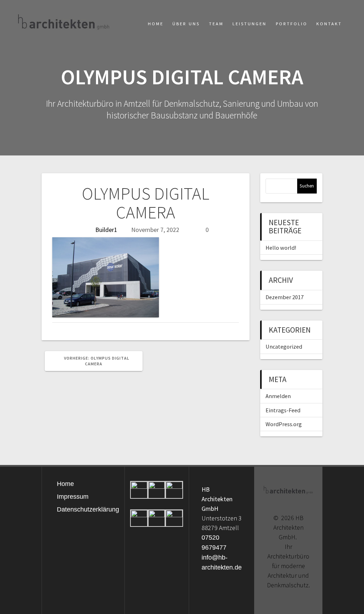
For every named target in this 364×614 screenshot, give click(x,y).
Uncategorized (284, 346)
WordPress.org (284, 424)
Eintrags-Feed (283, 410)
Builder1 (106, 230)
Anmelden (278, 395)
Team (216, 23)
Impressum (73, 496)
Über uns (186, 23)
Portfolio (291, 23)
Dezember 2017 (285, 297)
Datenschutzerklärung (88, 509)
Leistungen (249, 23)
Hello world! (281, 247)
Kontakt (329, 23)
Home (156, 23)
